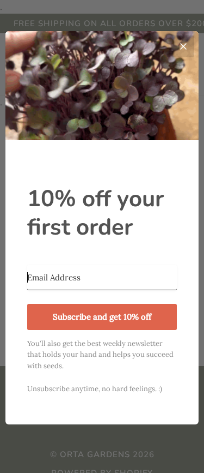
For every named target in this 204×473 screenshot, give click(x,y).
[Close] (183, 46)
